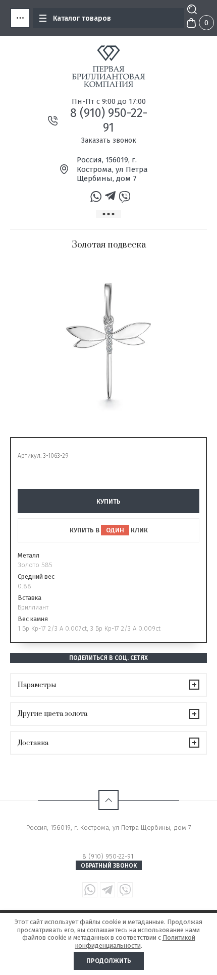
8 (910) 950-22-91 (108, 120)
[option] (108, 341)
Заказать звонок (108, 140)
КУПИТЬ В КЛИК (109, 530)
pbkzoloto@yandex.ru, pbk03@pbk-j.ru (109, 836)
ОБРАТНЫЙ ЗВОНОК (109, 865)
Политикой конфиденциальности (135, 941)
